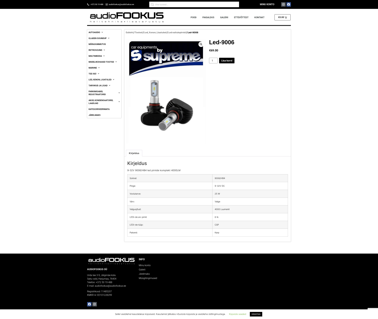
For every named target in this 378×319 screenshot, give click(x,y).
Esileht (129, 32)
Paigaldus (208, 17)
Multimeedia (95, 56)
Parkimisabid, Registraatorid (97, 93)
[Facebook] (288, 4)
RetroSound (95, 50)
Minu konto (267, 4)
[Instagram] (283, 4)
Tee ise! (92, 74)
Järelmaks (95, 115)
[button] (201, 44)
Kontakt (259, 17)
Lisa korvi (226, 60)
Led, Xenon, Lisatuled (100, 79)
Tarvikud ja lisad (98, 85)
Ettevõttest (241, 17)
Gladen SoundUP (98, 38)
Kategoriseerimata (99, 109)
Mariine (93, 68)
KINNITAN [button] (256, 314)
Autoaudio (94, 32)
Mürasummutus (97, 44)
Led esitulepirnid (177, 32)
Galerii (224, 17)
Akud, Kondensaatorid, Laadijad (101, 101)
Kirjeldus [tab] (134, 153)
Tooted (138, 32)
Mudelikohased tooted (101, 62)
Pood (194, 17)
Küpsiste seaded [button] (237, 314)
